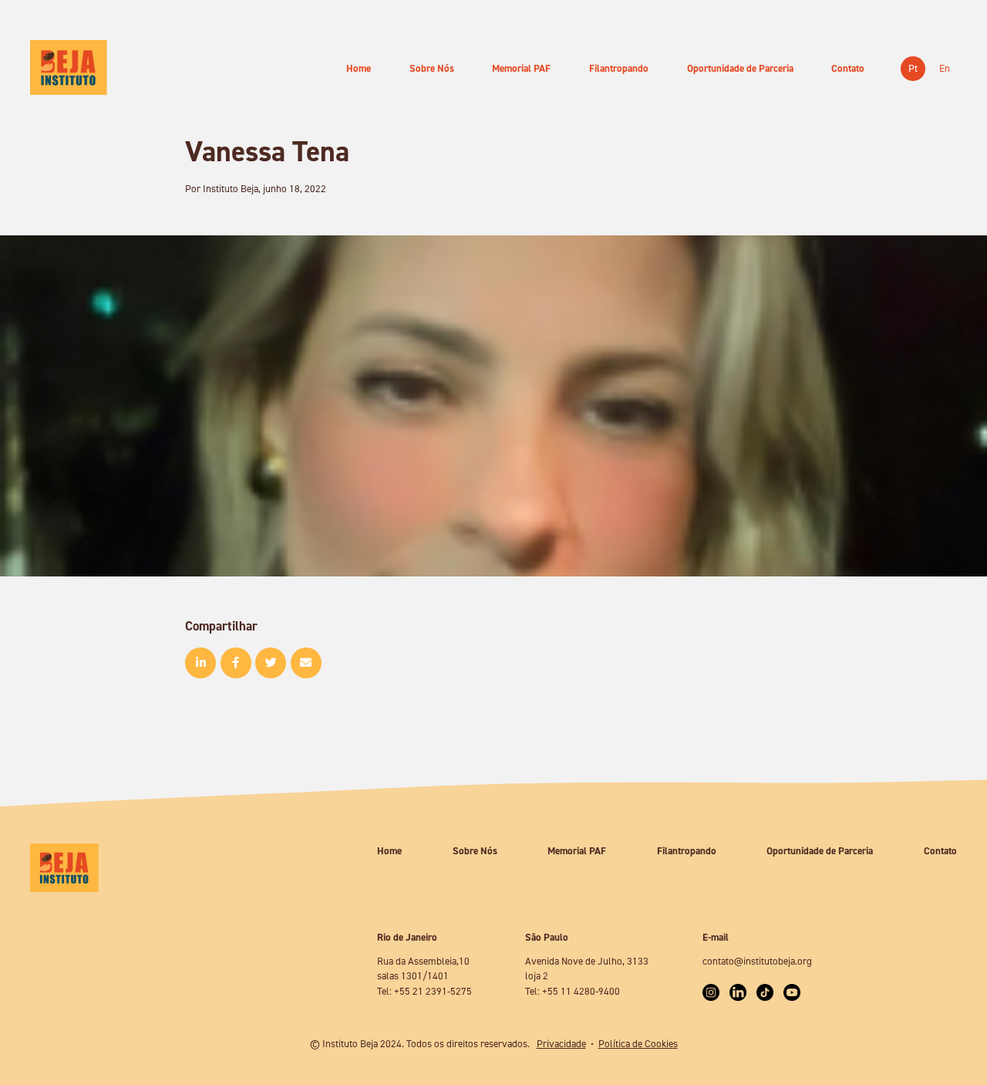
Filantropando (618, 68)
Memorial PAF (521, 68)
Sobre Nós (431, 68)
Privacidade (561, 1043)
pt (913, 68)
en (944, 68)
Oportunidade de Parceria (740, 68)
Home (358, 68)
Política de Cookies (638, 1043)
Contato (847, 68)
